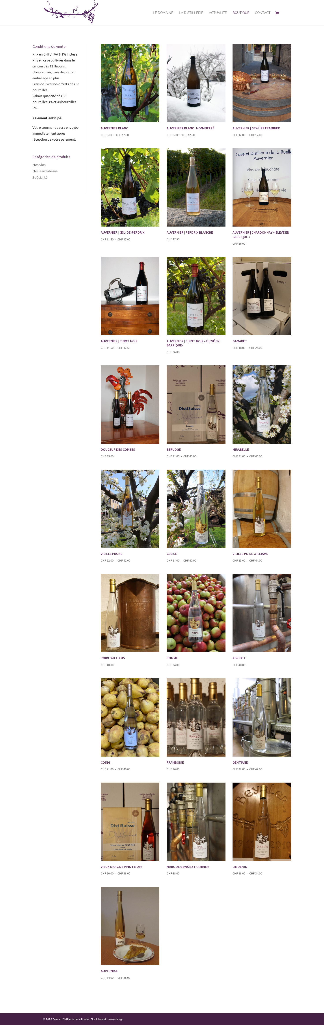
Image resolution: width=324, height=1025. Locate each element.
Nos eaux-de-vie (45, 171)
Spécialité (40, 177)
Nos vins (39, 164)
